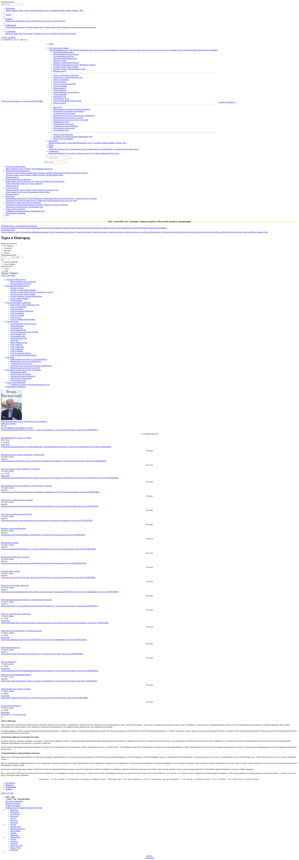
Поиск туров (15, 848)
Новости (55, 34)
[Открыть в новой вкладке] (149, 856)
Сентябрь (54, 10)
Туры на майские (60, 86)
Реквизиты (18, 34)
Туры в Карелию (60, 94)
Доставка (14, 841)
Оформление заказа (23, 21)
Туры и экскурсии (8, 276)
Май (32, 10)
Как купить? (91, 27)
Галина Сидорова (11, 262)
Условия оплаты (37, 21)
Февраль (15, 10)
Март (21, 10)
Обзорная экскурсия (61, 122)
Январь (8, 10)
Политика (82, 27)
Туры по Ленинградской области (169, 232)
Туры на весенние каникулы (64, 84)
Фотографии (15, 831)
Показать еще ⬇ (59, 71)
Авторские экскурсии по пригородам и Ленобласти (74, 116)
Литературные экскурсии (63, 124)
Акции (8, 15)
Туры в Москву (189, 232)
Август (47, 10)
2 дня (6, 271)
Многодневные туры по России (66, 54)
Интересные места (19, 27)
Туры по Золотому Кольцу (205, 232)
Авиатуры (247, 232)
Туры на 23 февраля (61, 80)
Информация (11, 25)
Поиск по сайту (16, 846)
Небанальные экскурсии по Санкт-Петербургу (71, 109)
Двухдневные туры (104, 232)
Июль (41, 10)
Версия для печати (13, 803)
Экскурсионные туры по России (66, 92)
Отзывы (47, 27)
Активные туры (59, 97)
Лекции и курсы (59, 61)
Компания (10, 785)
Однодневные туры (61, 99)
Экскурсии (137, 50)
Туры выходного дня (135, 232)
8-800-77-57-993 (7, 793)
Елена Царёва (9, 264)
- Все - (81, 10)
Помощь (9, 19)
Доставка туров (51, 21)
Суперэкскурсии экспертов (64, 113)
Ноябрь (68, 10)
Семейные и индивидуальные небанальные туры (73, 137)
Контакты (9, 34)
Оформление (15, 837)
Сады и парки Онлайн (19, 298)
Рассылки (14, 822)
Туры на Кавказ (150, 232)
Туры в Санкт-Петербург (188, 50)
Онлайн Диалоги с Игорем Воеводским (69, 69)
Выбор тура (10, 21)
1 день (6, 269)
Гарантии (61, 21)
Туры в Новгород (236, 232)
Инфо (51, 147)
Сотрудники (28, 34)
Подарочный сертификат (208, 50)
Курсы (51, 145)
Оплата (13, 839)
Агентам (73, 27)
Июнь (36, 10)
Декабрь (75, 10)
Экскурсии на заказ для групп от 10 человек (159, 50)
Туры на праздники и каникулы (106, 50)
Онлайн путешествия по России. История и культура (74, 65)
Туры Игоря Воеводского (59, 50)
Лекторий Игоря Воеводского (81, 50)
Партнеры (66, 27)
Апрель (27, 10)
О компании (10, 31)
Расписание (10, 8)
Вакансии (64, 34)
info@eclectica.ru (14, 806)
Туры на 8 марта (59, 82)
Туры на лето (15, 317)
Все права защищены (14, 801)
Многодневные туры (259, 232)
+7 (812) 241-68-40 (8, 38)
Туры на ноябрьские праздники (22, 319)
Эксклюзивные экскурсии (63, 56)
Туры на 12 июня (17, 315)
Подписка (72, 34)
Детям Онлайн (16, 300)
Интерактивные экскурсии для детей (68, 118)
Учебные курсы (39, 34)
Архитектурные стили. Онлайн (65, 67)
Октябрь (62, 10)
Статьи (29, 27)
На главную (10, 783)
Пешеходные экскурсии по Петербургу (68, 111)
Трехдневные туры (119, 232)
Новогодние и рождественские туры (67, 77)
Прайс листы (56, 27)
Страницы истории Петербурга (65, 126)
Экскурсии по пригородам (64, 128)
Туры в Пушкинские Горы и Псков (67, 101)
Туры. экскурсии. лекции (59, 48)
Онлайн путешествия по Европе (66, 63)
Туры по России (125, 50)
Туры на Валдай (222, 232)
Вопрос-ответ (38, 27)
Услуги (49, 34)
